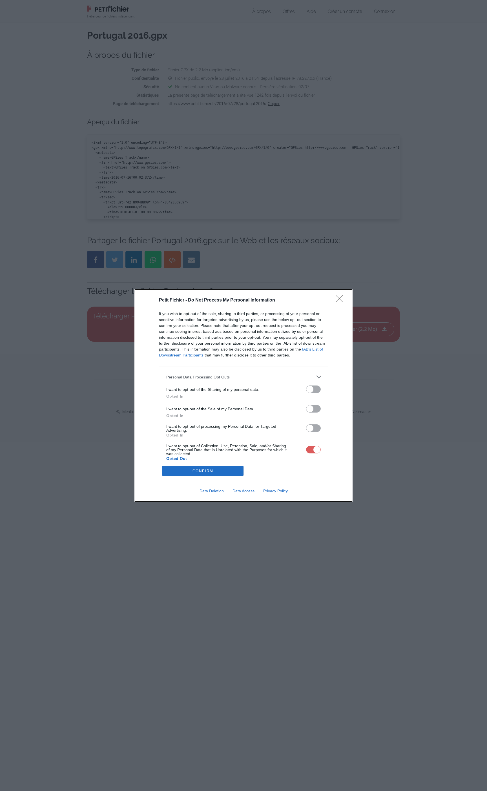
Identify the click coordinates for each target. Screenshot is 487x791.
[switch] (313, 389)
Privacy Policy (275, 491)
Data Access (243, 491)
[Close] (341, 300)
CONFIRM (202, 471)
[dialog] (243, 395)
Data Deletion (212, 491)
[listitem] (243, 377)
